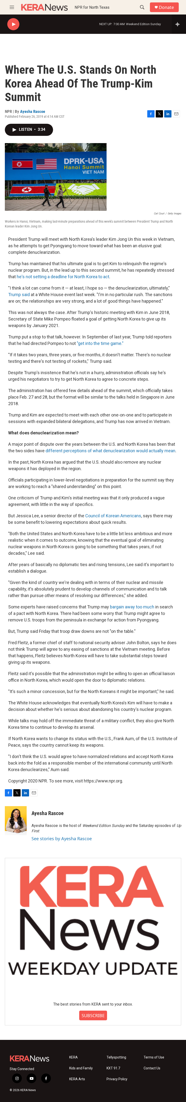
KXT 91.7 (113, 1068)
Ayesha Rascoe (32, 111)
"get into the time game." (100, 343)
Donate (166, 7)
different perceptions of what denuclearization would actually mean (110, 450)
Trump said (19, 294)
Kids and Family (81, 1068)
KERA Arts (77, 1079)
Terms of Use (154, 1057)
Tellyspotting (116, 1057)
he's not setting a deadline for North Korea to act (63, 276)
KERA (73, 1057)
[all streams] (179, 24)
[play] (13, 24)
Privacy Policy (117, 1079)
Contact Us (152, 1068)
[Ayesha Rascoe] (16, 820)
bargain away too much (132, 606)
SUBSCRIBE (93, 1015)
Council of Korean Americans (113, 515)
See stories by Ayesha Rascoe (61, 838)
